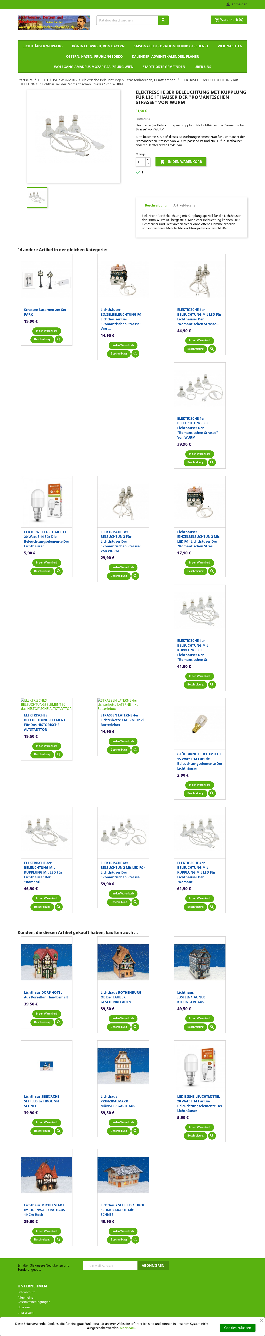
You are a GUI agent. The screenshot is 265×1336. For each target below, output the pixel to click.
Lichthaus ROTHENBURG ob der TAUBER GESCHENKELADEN (121, 997)
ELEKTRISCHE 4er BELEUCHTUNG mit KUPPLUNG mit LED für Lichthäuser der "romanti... (196, 872)
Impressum (26, 1313)
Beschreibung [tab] (156, 205)
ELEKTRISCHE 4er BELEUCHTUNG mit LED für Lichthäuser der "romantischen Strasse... (123, 870)
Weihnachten (230, 46)
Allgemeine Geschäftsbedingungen (34, 1299)
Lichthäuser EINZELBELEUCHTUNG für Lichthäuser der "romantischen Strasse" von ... (122, 319)
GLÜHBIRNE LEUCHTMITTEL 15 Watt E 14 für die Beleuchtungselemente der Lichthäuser (199, 761)
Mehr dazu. (128, 1328)
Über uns (202, 66)
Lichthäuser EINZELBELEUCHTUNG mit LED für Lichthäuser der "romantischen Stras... (198, 539)
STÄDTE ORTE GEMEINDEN (164, 66)
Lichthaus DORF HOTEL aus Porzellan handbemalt (46, 994)
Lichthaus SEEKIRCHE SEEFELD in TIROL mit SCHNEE (41, 1101)
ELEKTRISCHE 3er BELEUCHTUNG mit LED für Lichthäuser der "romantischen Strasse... (199, 316)
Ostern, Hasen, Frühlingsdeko (94, 56)
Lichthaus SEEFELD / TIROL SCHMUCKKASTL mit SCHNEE (123, 1210)
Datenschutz (26, 1292)
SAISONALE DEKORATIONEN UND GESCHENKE (171, 46)
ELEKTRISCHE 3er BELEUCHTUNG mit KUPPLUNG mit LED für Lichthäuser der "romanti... (43, 872)
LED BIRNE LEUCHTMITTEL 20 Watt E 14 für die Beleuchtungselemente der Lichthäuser (46, 539)
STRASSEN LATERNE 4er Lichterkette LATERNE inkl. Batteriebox (123, 720)
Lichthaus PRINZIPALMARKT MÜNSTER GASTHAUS (118, 1101)
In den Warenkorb (181, 161)
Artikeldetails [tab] (184, 205)
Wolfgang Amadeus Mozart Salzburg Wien (94, 66)
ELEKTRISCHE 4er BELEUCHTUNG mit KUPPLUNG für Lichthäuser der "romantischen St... (194, 650)
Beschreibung (42, 339)
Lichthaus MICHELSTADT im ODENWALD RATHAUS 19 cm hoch (44, 1210)
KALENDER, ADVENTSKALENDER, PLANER (165, 56)
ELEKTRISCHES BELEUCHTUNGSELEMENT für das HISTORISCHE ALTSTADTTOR (44, 722)
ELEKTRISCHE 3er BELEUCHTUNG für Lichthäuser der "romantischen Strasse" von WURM (121, 541)
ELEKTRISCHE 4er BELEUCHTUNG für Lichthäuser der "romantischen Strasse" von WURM (197, 428)
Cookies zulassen (237, 1327)
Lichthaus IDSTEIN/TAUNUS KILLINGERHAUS (191, 997)
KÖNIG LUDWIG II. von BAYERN (98, 46)
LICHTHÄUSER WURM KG (43, 46)
